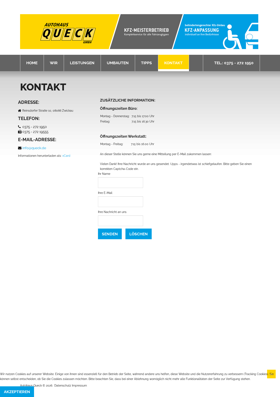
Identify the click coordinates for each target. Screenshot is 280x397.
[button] (140, 297)
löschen (138, 234)
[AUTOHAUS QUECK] (139, 31)
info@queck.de (34, 148)
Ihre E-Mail (105, 192)
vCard (66, 155)
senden (110, 234)
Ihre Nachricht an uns (112, 212)
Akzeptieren (17, 391)
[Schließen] (164, 258)
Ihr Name (104, 173)
